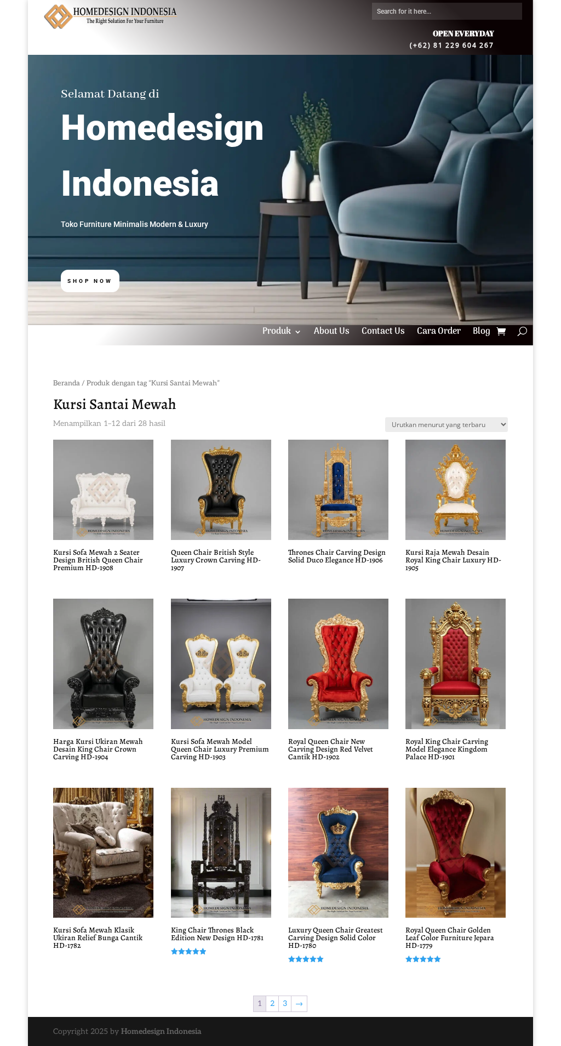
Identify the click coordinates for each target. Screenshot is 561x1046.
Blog (481, 333)
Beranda (66, 383)
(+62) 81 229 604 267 (452, 44)
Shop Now (90, 281)
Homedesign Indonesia (161, 1031)
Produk (276, 333)
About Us (332, 333)
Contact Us (383, 333)
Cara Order (439, 333)
